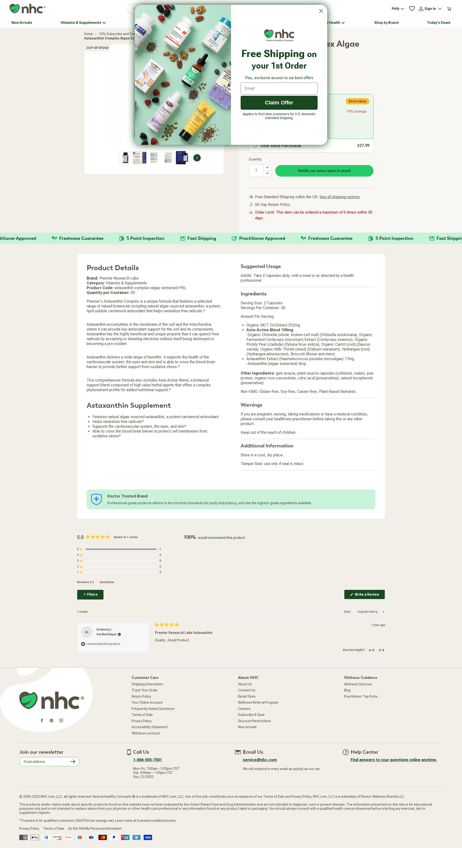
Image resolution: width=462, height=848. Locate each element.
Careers (244, 709)
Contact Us (246, 690)
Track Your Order (145, 690)
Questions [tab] (107, 582)
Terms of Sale (142, 715)
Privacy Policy (142, 721)
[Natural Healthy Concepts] (27, 8)
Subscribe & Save (251, 715)
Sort (347, 611)
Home (88, 34)
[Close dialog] (321, 11)
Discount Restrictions (254, 721)
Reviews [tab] (85, 582)
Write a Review (369, 595)
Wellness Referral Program (258, 702)
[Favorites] (412, 9)
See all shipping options (340, 197)
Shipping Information (147, 684)
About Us (245, 684)
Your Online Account (147, 702)
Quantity (255, 159)
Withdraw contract (146, 733)
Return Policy (141, 696)
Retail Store (247, 696)
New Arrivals (247, 727)
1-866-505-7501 (147, 760)
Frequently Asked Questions (153, 709)
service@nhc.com (260, 760)
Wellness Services (358, 684)
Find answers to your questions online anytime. (394, 760)
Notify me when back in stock (324, 170)
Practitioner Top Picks (361, 696)
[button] (119, 549)
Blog (347, 690)
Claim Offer (279, 103)
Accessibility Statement (150, 727)
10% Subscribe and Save (118, 34)
